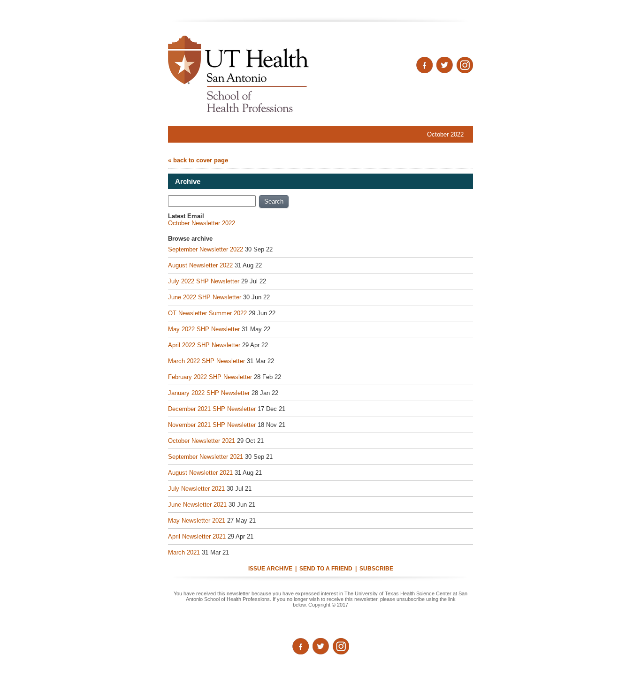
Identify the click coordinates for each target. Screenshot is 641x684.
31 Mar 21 (215, 552)
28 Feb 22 (267, 376)
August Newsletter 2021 (200, 472)
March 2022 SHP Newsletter (206, 361)
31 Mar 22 (260, 361)
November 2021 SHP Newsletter (212, 424)
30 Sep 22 (259, 249)
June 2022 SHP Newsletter (204, 297)
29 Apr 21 (240, 536)
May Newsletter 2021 (196, 520)
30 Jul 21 (239, 488)
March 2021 (184, 552)
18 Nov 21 (271, 424)
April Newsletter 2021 (197, 536)
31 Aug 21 (248, 472)
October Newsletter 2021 (201, 440)
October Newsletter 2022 (201, 223)
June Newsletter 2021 (197, 504)
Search (273, 201)
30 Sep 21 (259, 456)
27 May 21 (241, 520)
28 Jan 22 (265, 392)
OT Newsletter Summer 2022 (207, 313)
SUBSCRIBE (376, 568)
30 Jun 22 (256, 297)
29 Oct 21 (250, 440)
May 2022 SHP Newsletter (204, 329)
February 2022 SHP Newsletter (210, 376)
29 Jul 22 (253, 281)
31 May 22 (256, 329)
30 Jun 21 (242, 504)
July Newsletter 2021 (196, 488)
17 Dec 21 (271, 408)
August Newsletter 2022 (200, 265)
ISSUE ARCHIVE (270, 568)
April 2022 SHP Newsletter (204, 345)
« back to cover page (198, 160)
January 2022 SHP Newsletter (209, 392)
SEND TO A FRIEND (325, 568)
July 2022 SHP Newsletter (203, 281)
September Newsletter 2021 (205, 456)
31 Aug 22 (248, 265)
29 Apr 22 (255, 345)
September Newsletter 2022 (205, 249)
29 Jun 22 (262, 313)
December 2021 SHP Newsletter (212, 408)
